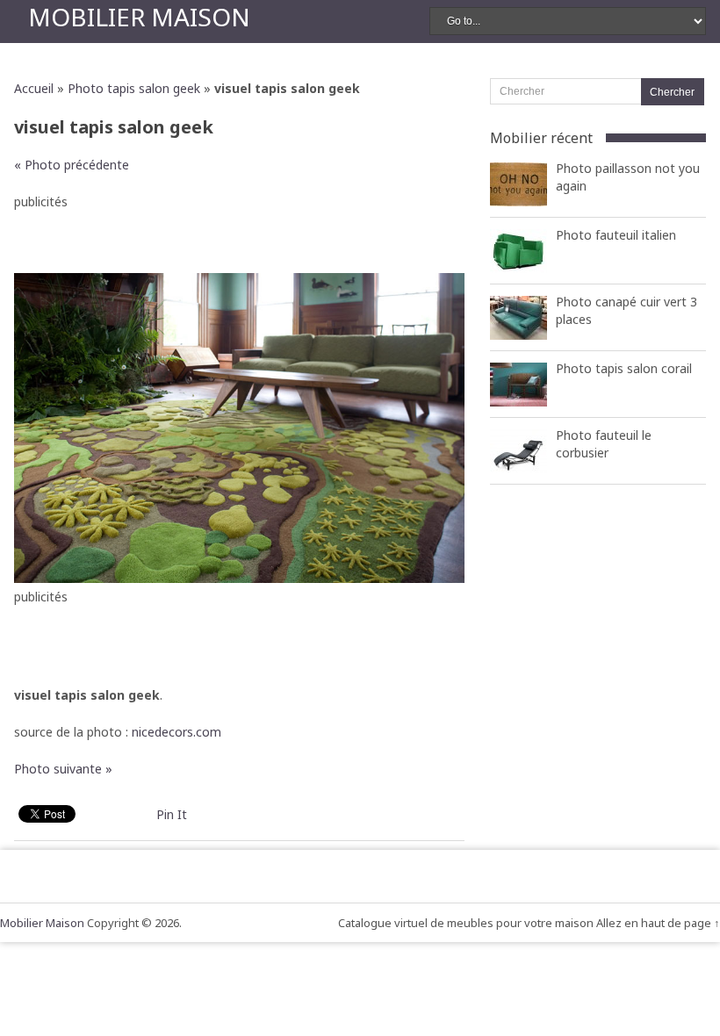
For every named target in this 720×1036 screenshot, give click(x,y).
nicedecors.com (176, 731)
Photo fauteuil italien (616, 235)
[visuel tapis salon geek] (239, 578)
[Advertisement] (239, 238)
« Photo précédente (71, 164)
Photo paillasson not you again (628, 177)
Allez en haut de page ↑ (658, 923)
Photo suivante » (63, 768)
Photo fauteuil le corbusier (604, 444)
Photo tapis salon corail (624, 368)
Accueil (34, 88)
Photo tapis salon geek (134, 88)
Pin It (171, 814)
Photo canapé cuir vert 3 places (626, 310)
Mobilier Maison (139, 16)
